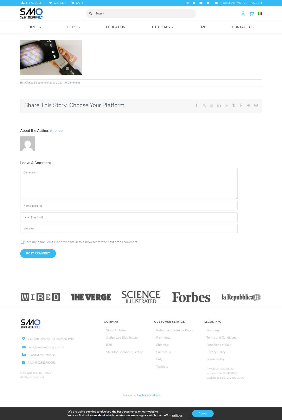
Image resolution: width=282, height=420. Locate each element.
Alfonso (28, 83)
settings (177, 415)
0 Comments (72, 83)
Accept (202, 413)
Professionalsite (148, 395)
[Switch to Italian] (258, 13)
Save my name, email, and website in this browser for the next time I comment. (81, 242)
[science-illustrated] (141, 291)
